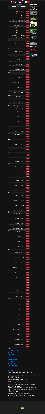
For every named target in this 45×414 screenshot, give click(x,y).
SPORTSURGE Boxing (12, 365)
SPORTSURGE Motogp (12, 363)
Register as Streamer (19, 4)
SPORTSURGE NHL (12, 357)
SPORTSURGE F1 (11, 361)
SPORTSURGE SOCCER (12, 359)
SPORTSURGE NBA (12, 354)
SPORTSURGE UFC (12, 367)
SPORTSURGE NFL (11, 352)
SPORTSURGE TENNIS (12, 368)
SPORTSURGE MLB (12, 356)
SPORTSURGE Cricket (12, 370)
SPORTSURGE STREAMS (13, 350)
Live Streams (28, 11)
